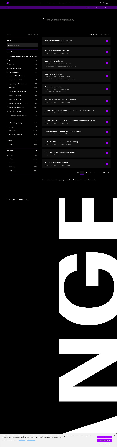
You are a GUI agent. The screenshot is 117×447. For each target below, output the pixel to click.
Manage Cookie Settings (104, 443)
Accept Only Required (105, 440)
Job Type (9, 140)
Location (9, 40)
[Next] (108, 173)
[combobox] (22, 45)
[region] (58, 440)
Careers (8, 7)
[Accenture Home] (11, 3)
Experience (9, 150)
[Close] (114, 435)
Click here (45, 179)
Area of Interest (11, 52)
